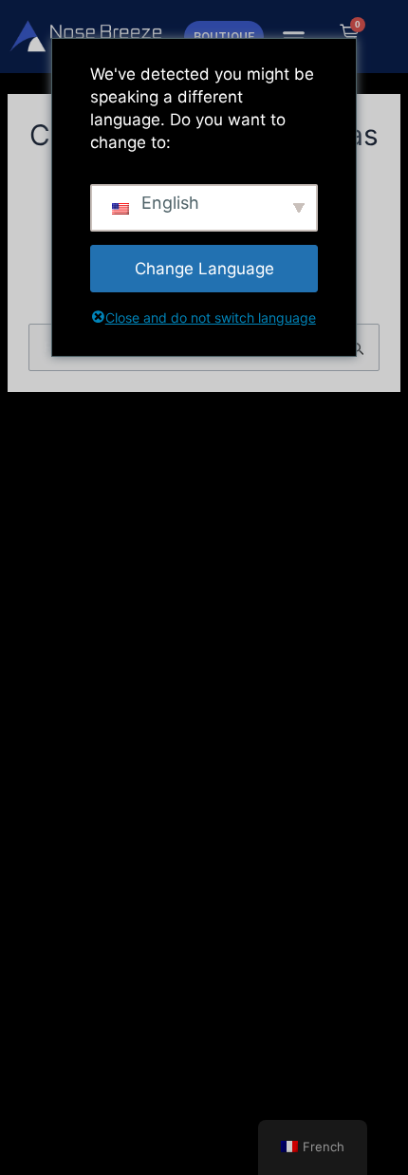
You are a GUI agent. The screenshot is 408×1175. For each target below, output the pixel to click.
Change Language (204, 268)
